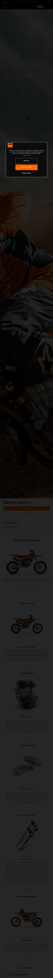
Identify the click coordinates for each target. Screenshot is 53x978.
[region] (26, 159)
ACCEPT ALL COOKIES (26, 167)
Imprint (29, 155)
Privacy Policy (25, 155)
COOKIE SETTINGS (26, 173)
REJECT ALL (26, 161)
